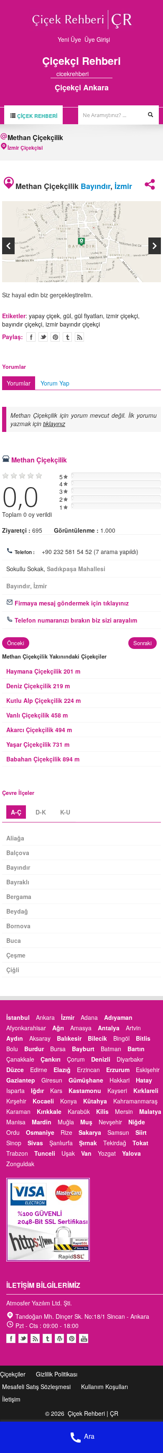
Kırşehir (16, 1101)
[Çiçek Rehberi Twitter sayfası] (94, 73)
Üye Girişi (97, 39)
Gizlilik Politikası (56, 1374)
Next (154, 245)
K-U (65, 812)
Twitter (43, 337)
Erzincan (88, 1069)
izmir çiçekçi (122, 316)
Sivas (35, 1143)
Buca (13, 940)
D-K (41, 812)
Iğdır (37, 1090)
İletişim (11, 1399)
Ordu (13, 1132)
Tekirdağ (114, 1143)
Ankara (45, 1017)
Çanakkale (20, 1059)
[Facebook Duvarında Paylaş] (31, 337)
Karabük (79, 1111)
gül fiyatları (88, 316)
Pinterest (71, 1338)
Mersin (124, 1111)
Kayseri (117, 1090)
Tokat (140, 1143)
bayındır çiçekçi (22, 324)
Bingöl (121, 1038)
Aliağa (15, 838)
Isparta (15, 1090)
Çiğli (12, 969)
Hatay (144, 1080)
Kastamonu (85, 1090)
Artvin (133, 1028)
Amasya (81, 1028)
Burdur (34, 1048)
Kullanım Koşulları (104, 1386)
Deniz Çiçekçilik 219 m (38, 686)
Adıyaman (118, 1017)
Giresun (51, 1080)
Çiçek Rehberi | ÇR (93, 1413)
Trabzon (17, 1153)
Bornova (18, 926)
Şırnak (88, 1143)
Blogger (35, 1338)
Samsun (118, 1132)
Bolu (12, 1048)
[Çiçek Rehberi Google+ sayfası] (102, 73)
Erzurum (118, 1069)
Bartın (136, 1048)
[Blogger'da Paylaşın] (79, 337)
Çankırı (51, 1059)
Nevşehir (110, 1122)
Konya (68, 1101)
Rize (66, 1132)
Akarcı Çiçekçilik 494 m (39, 729)
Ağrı (58, 1028)
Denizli (100, 1059)
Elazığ (62, 1069)
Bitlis (143, 1038)
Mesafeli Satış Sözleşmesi (36, 1386)
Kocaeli (43, 1101)
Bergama (18, 896)
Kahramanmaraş (135, 1101)
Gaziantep (20, 1080)
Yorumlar (19, 383)
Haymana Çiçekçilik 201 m (43, 671)
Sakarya (90, 1132)
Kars (56, 1090)
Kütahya (95, 1101)
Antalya (109, 1028)
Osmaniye (40, 1132)
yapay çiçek (44, 316)
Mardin (41, 1122)
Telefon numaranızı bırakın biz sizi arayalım (75, 620)
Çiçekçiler (12, 1374)
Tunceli (44, 1153)
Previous (8, 245)
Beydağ (17, 911)
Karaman (18, 1111)
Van (86, 1153)
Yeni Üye (69, 39)
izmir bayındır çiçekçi (73, 324)
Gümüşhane (86, 1080)
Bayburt (83, 1048)
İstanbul (18, 1017)
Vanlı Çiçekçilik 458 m (37, 715)
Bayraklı (17, 882)
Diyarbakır (130, 1059)
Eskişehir (148, 1069)
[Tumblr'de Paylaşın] (67, 337)
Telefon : (25, 552)
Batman (111, 1048)
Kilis (102, 1111)
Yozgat (107, 1153)
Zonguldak (20, 1163)
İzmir (123, 186)
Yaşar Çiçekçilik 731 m (37, 744)
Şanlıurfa (61, 1143)
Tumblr (47, 1338)
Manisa (15, 1122)
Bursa (58, 1048)
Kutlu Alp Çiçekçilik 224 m (43, 700)
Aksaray (40, 1038)
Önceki (15, 643)
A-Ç (16, 812)
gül (67, 316)
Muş (86, 1122)
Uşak (68, 1153)
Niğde (136, 1122)
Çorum (76, 1059)
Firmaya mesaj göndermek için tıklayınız (71, 603)
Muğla (66, 1122)
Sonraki (142, 643)
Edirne (38, 1069)
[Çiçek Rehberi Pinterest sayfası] (109, 73)
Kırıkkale (49, 1111)
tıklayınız (54, 423)
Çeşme (15, 955)
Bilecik (97, 1038)
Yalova (131, 1153)
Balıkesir (69, 1038)
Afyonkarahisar (26, 1028)
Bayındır (95, 186)
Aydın (14, 1038)
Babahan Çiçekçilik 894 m (42, 759)
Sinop (13, 1143)
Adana (89, 1017)
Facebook (11, 1338)
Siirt (141, 1132)
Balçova (17, 852)
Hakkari (120, 1080)
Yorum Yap (55, 383)
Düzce (15, 1069)
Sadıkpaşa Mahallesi (76, 568)
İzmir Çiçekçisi (25, 147)
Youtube (59, 1338)
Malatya (150, 1111)
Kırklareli (145, 1090)
